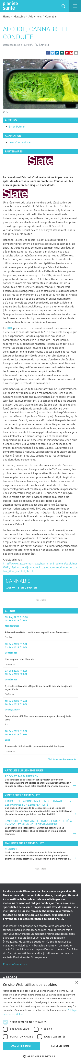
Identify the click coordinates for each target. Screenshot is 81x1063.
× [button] (76, 982)
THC (9, 328)
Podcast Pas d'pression (21, 776)
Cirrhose (11, 849)
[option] (40, 160)
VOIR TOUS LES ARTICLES (21, 588)
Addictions (35, 16)
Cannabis (51, 16)
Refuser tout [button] (60, 1046)
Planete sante (10, 6)
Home (6, 16)
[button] (48, 53)
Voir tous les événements (62, 759)
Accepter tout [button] (21, 1046)
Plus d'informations (15, 964)
